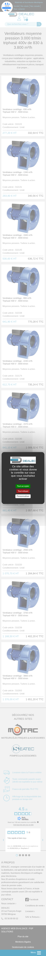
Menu (33, 952)
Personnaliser (23, 496)
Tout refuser (23, 491)
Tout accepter (23, 486)
